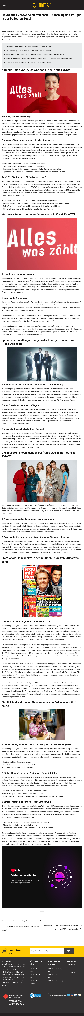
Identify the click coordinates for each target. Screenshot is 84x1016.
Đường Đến (72, 972)
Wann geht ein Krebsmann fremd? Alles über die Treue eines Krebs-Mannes (35, 54)
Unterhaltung (21, 921)
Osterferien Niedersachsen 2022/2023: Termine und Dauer (28, 62)
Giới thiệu (71, 969)
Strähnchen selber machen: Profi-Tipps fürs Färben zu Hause (29, 47)
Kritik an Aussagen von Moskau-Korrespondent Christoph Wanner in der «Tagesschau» (39, 58)
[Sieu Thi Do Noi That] (42, 5)
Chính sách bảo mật (56, 981)
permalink (38, 921)
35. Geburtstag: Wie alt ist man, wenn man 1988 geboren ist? (29, 51)
